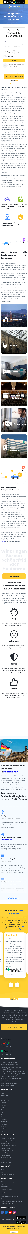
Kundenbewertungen (7, 1174)
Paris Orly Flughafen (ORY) (9, 1076)
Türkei (3, 1131)
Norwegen (4, 1122)
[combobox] (14, 42)
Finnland (3, 1129)
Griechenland (5, 1110)
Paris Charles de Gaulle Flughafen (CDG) (13, 1074)
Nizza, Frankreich (6, 1158)
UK (1, 1114)
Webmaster (4, 1187)
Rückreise (10, 56)
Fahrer (3, 541)
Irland (2, 1112)
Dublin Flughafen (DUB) (8, 1086)
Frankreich (4, 1098)
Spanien (3, 1103)
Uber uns (3, 1170)
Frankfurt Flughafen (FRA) (9, 1062)
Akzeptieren (14, 1232)
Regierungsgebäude (6, 839)
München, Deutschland (8, 1141)
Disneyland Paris (6, 1162)
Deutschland (10, 771)
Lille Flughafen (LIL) (6, 1081)
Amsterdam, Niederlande (8, 1146)
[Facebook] (2, 1212)
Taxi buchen (14, 576)
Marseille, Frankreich (7, 1160)
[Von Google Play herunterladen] (19, 2)
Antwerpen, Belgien (7, 1150)
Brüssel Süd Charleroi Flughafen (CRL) (12, 1071)
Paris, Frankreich (6, 1155)
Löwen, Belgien (5, 1153)
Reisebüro (4, 1184)
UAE (2, 1117)
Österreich (4, 1119)
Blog (2, 1172)
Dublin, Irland (5, 1143)
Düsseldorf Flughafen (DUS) (9, 1065)
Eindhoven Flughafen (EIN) (9, 1083)
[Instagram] (14, 1212)
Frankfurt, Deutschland (8, 1139)
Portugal (3, 1105)
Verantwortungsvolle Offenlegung (11, 1201)
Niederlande (4, 1095)
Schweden (4, 1124)
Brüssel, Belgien (5, 1148)
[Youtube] (10, 1212)
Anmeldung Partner (7, 1203)
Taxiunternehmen (6, 1189)
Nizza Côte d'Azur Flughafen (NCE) (11, 1079)
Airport (17, 7)
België (2, 1093)
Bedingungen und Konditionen (10, 1196)
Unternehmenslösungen (8, 1182)
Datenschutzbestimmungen (9, 1199)
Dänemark (4, 1126)
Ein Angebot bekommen (14, 76)
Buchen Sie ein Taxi (14, 1027)
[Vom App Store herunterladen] (8, 2)
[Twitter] (6, 1212)
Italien (3, 1107)
